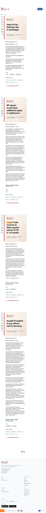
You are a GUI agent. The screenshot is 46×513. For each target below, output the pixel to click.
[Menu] (44, 9)
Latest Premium (4, 480)
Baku (7, 289)
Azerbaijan (12, 74)
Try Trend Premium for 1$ (13, 85)
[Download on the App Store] (4, 506)
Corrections (26, 485)
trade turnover (12, 289)
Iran (7, 74)
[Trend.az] (5, 9)
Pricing (2, 489)
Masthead (25, 480)
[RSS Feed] (17, 501)
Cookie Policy (26, 494)
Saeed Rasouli (18, 74)
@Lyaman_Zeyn (9, 186)
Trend (11, 51)
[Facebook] (5, 501)
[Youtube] (10, 501)
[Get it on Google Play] (12, 506)
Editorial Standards (27, 483)
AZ (41, 510)
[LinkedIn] (15, 501)
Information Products (5, 491)
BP (6, 191)
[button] (2, 17)
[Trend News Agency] (4, 462)
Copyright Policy (27, 493)
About (25, 478)
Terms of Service (27, 489)
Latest (2, 478)
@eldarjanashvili (9, 284)
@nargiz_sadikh (9, 421)
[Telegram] (12, 501)
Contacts (25, 481)
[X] (7, 501)
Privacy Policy (26, 491)
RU (43, 510)
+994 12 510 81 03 (4, 471)
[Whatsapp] (2, 501)
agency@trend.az (4, 472)
